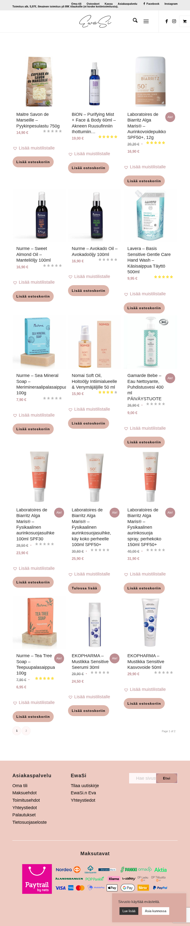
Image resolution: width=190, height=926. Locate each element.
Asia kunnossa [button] (155, 911)
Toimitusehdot (26, 800)
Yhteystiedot (24, 807)
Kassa (109, 3)
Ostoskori (93, 3)
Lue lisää (128, 911)
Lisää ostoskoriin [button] (33, 162)
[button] (39, 148)
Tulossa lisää (84, 588)
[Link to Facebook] (166, 21)
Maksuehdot (24, 792)
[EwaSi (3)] (95, 21)
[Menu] (146, 21)
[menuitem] (76, 3)
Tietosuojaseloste (29, 822)
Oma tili (76, 3)
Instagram (171, 3)
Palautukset (24, 814)
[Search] (133, 21)
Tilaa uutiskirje (85, 785)
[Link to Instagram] (174, 21)
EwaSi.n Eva (83, 792)
